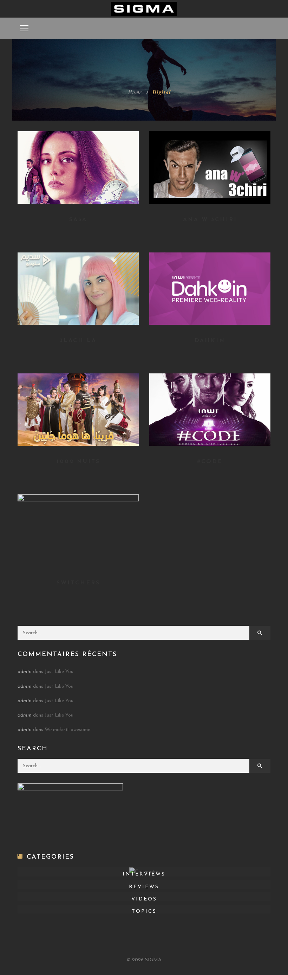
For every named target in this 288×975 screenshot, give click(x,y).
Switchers (78, 583)
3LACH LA (78, 341)
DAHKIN (210, 341)
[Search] (259, 633)
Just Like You (59, 671)
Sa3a (78, 220)
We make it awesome (67, 729)
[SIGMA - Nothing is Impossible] (144, 8)
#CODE (210, 461)
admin (25, 671)
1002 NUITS (78, 461)
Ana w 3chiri (210, 220)
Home (135, 92)
